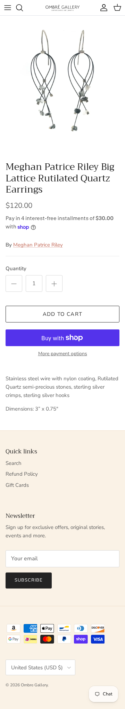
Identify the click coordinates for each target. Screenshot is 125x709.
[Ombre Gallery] (62, 7)
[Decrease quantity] (14, 283)
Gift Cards (17, 485)
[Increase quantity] (54, 283)
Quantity (16, 268)
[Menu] (7, 7)
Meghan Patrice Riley (38, 244)
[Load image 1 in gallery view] (62, 87)
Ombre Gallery (34, 685)
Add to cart (62, 314)
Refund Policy (22, 473)
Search (14, 463)
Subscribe (29, 580)
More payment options (62, 354)
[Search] (23, 7)
